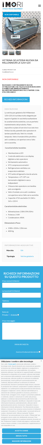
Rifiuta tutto (21, 436)
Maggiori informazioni (21, 441)
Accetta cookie (21, 431)
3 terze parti (12, 364)
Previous (4, 30)
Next (39, 30)
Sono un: (5, 312)
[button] (41, 361)
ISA (22, 250)
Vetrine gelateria (27, 256)
